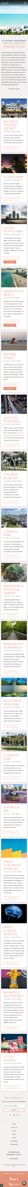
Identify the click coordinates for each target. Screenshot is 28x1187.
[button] (25, 3)
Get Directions (11, 258)
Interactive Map (15, 88)
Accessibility (14, 1141)
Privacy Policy (14, 1144)
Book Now (4, 3)
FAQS (14, 1124)
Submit (14, 1110)
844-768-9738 (14, 1158)
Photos (14, 1131)
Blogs (14, 1134)
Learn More (10, 262)
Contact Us (14, 1127)
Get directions (11, 897)
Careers (14, 1137)
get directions (11, 147)
